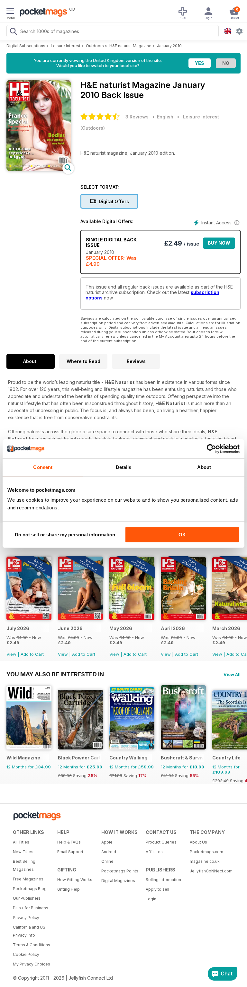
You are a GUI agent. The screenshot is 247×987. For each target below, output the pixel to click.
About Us (198, 842)
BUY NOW (219, 243)
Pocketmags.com (206, 851)
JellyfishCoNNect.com (210, 871)
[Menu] (10, 12)
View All (232, 674)
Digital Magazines (118, 880)
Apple (107, 842)
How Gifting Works (74, 879)
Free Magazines (28, 879)
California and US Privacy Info (29, 931)
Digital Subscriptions (25, 45)
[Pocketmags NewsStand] (41, 12)
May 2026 (120, 628)
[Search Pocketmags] (13, 32)
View (11, 654)
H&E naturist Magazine (130, 45)
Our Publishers (27, 898)
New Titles (23, 851)
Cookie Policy (26, 954)
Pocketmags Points (119, 871)
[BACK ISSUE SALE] (28, 618)
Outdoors (95, 45)
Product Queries (161, 842)
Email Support (70, 851)
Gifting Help (68, 889)
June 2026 (70, 628)
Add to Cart (32, 654)
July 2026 (17, 628)
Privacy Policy (26, 917)
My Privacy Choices (31, 964)
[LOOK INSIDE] (38, 169)
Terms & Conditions (31, 944)
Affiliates (154, 851)
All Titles (21, 842)
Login (151, 898)
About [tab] (204, 467)
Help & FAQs (69, 842)
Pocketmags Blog (30, 888)
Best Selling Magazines (24, 865)
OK (182, 534)
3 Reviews (137, 116)
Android (108, 851)
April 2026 (173, 628)
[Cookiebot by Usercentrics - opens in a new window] (211, 449)
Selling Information (163, 879)
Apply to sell (157, 889)
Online (107, 861)
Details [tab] (124, 467)
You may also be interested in (55, 674)
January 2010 (169, 45)
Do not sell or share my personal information (65, 534)
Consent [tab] (42, 467)
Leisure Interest (65, 45)
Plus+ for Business (30, 907)
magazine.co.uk (205, 861)
